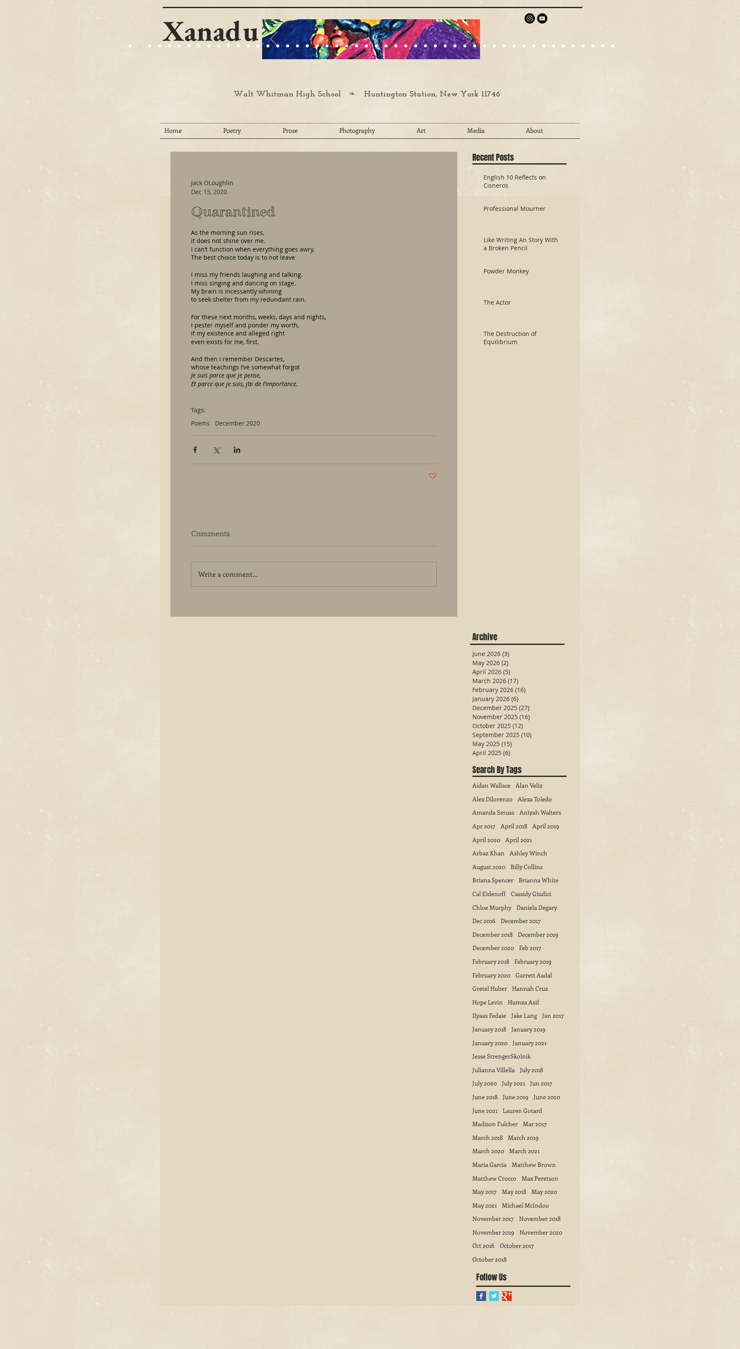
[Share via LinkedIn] (237, 450)
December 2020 (237, 423)
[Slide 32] (435, 46)
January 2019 (528, 1029)
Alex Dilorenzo (492, 799)
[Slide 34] (455, 46)
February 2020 (491, 975)
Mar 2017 (535, 1124)
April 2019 (545, 826)
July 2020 (484, 1083)
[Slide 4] (159, 46)
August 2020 (488, 867)
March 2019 (523, 1137)
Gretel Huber (489, 988)
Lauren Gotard (522, 1110)
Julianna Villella (493, 1070)
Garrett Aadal (534, 975)
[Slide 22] (198, 46)
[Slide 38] (494, 46)
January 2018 (489, 1029)
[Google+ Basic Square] (507, 1296)
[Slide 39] (504, 46)
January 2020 (489, 1043)
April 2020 (486, 840)
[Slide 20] (129, 46)
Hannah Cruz (530, 988)
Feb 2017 (530, 948)
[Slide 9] (139, 46)
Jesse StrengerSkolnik (501, 1056)
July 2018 (531, 1070)
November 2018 (540, 1218)
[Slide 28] (395, 46)
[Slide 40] (514, 46)
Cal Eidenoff (489, 894)
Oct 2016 (483, 1245)
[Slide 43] (543, 46)
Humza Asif (523, 1002)
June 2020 (547, 1097)
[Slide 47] (583, 46)
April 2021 (518, 840)
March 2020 (488, 1151)
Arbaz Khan (488, 853)
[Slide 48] (592, 46)
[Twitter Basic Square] (494, 1296)
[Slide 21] (189, 46)
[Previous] (274, 39)
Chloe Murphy (491, 907)
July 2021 (513, 1083)
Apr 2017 (483, 826)
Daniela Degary (536, 907)
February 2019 (533, 961)
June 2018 (485, 1097)
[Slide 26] (376, 46)
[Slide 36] (474, 46)
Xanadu (211, 30)
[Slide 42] (533, 46)
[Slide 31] (425, 46)
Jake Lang (524, 1015)
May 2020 (544, 1191)
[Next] (468, 39)
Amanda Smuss (493, 812)
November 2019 (493, 1232)
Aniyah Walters (540, 812)
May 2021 (484, 1205)
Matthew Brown (534, 1164)
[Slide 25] (218, 46)
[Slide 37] (484, 46)
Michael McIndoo (525, 1205)
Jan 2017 (553, 1015)
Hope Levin (487, 1002)
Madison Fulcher (495, 1124)
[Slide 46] (573, 46)
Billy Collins (526, 867)
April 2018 (514, 826)
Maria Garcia (489, 1164)
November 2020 (540, 1232)
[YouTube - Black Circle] (542, 18)
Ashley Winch (528, 853)
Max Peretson (540, 1178)
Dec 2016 (483, 921)
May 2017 (484, 1191)
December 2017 (521, 921)
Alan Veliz (529, 785)
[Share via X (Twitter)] (216, 450)
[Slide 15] (179, 46)
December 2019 (538, 934)
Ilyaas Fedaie (489, 1015)
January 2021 (529, 1043)
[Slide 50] (612, 46)
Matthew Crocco (494, 1178)
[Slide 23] (297, 46)
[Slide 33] (445, 46)
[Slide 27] (267, 46)
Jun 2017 (541, 1083)
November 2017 (493, 1218)
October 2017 (517, 1245)
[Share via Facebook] (195, 450)
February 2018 (490, 961)
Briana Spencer (492, 880)
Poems (200, 423)
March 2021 (524, 1151)
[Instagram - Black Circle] (530, 18)
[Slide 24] (208, 46)
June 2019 (515, 1097)
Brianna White (538, 880)
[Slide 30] (415, 46)
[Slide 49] (602, 46)
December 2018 (492, 934)
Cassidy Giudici (531, 894)
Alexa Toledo (535, 799)
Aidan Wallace (491, 785)
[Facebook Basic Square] (481, 1296)
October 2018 (489, 1259)
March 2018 (487, 1137)
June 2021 (485, 1110)
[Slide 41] (523, 46)
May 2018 (514, 1191)
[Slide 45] (563, 46)
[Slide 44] (553, 46)
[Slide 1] (169, 46)
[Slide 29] (346, 46)
